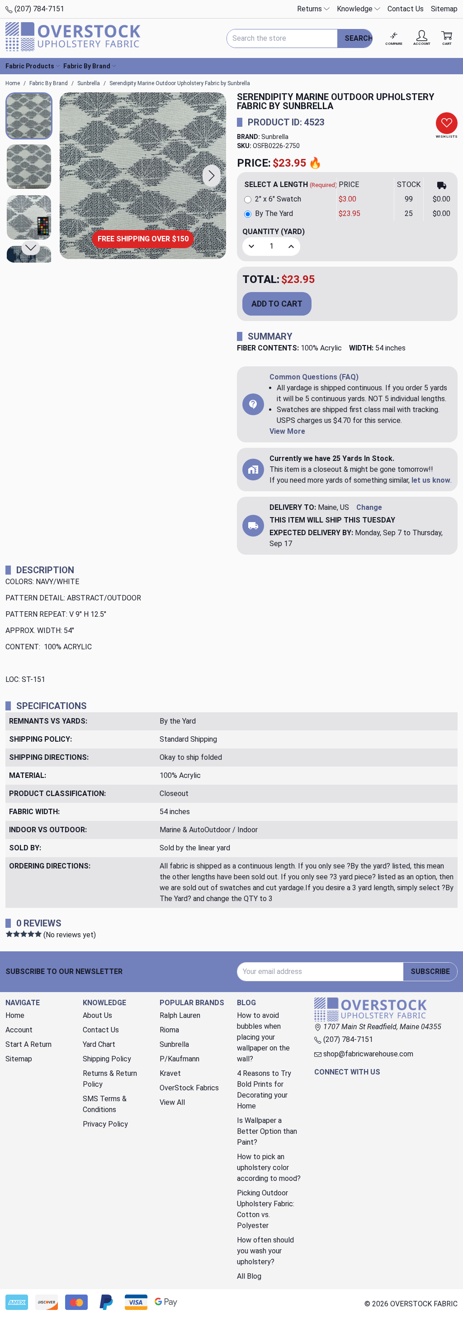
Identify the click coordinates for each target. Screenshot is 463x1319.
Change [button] (369, 507)
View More (287, 431)
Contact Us (405, 9)
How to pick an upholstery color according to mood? (269, 1167)
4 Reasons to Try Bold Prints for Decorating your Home (264, 1089)
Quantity (273, 231)
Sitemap (444, 9)
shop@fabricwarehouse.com (367, 1054)
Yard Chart (99, 1044)
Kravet (170, 1073)
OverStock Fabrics (189, 1088)
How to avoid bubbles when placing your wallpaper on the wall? (263, 1037)
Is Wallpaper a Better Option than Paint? (267, 1131)
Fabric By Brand (86, 66)
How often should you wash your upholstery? (265, 1251)
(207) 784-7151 (38, 9)
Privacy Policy (105, 1124)
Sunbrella (274, 136)
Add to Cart (276, 303)
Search (359, 38)
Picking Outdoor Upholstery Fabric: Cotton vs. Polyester (265, 1209)
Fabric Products (29, 66)
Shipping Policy (107, 1059)
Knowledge (355, 9)
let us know (430, 480)
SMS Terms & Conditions (105, 1104)
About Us (97, 1015)
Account (19, 1030)
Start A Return (28, 1044)
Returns (310, 9)
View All (172, 1102)
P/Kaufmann (179, 1059)
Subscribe (430, 971)
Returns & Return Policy (110, 1079)
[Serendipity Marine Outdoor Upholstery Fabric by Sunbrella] (143, 175)
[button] (212, 176)
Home (14, 1015)
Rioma (169, 1030)
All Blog (249, 1276)
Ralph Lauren (180, 1015)
